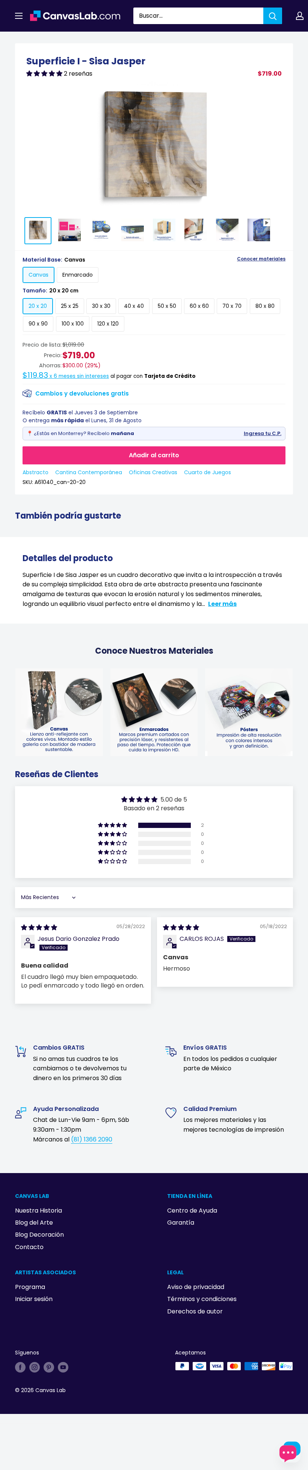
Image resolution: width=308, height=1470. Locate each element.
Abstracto (35, 472)
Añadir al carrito (154, 455)
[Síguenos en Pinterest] (49, 1367)
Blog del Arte (34, 1222)
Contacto (29, 1247)
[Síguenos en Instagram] (34, 1367)
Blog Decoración (39, 1234)
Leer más (222, 604)
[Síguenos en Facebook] (20, 1367)
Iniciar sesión (34, 1299)
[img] (39, 927)
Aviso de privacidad (195, 1287)
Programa (30, 1287)
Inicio (22, 40)
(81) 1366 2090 (91, 1139)
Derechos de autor (195, 1311)
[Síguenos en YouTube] (63, 1367)
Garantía (180, 1222)
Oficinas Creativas (153, 472)
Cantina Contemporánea (88, 472)
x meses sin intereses (66, 376)
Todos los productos (62, 40)
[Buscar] (272, 16)
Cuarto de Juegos (207, 472)
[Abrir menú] (19, 16)
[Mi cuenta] (299, 16)
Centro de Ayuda (192, 1210)
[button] (45, 73)
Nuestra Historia (38, 1210)
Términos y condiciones (202, 1299)
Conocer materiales (261, 259)
